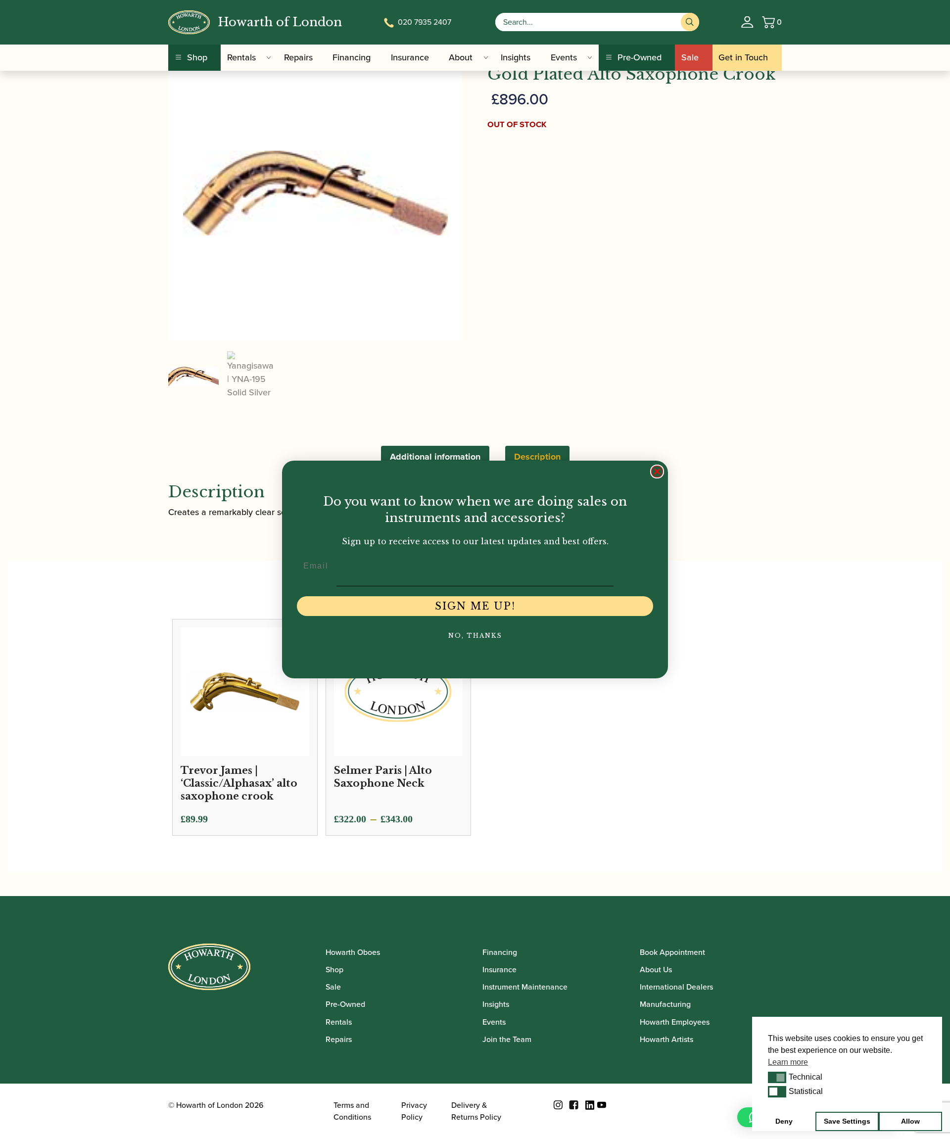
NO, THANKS (475, 635)
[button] (777, 1077)
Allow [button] (910, 1121)
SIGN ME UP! (475, 606)
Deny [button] (784, 1121)
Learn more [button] (788, 1062)
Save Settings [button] (847, 1121)
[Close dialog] (657, 471)
